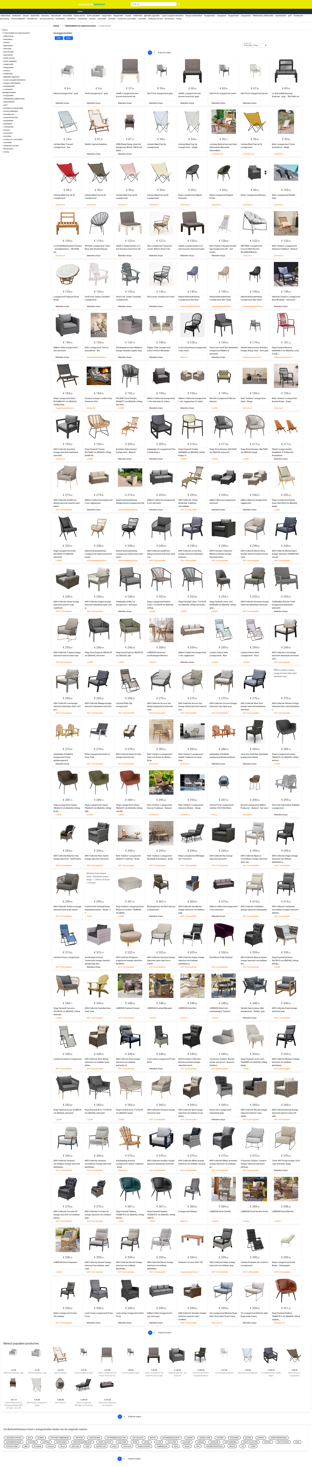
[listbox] (255, 45)
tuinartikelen (60, 19)
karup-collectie (104, 1442)
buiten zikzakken (93, 16)
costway (220, 1438)
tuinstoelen (102, 19)
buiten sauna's (79, 16)
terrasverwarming (46, 19)
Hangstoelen (118, 16)
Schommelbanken (18, 19)
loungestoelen (233, 16)
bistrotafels (67, 16)
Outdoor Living (12, 1446)
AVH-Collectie (137, 1438)
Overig (179, 19)
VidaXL (187, 1446)
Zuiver (252, 1446)
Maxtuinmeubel (231, 1442)
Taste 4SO (127, 1446)
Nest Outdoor (283, 1442)
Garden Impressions (279, 1438)
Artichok (79, 1438)
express (261, 1438)
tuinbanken (71, 19)
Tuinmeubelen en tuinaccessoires (17, 33)
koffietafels (138, 16)
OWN (25, 1446)
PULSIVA (51, 1446)
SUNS (87, 1446)
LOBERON (200, 1442)
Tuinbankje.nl (162, 1446)
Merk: (59, 38)
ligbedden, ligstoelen (152, 16)
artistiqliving (94, 1438)
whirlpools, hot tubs (155, 19)
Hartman (46, 1442)
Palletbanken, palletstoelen (263, 16)
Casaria (189, 1438)
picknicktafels (281, 16)
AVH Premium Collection (116, 1438)
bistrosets (45, 16)
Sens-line (75, 1446)
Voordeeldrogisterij (214, 1446)
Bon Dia (153, 1438)
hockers (128, 16)
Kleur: (68, 38)
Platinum (37, 1446)
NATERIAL (267, 1442)
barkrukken (17, 16)
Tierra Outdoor (144, 1446)
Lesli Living (172, 1442)
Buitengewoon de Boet (171, 1438)
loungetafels (245, 16)
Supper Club (101, 1446)
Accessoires (169, 19)
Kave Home (122, 1442)
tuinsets (92, 19)
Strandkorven (32, 19)
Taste (114, 1446)
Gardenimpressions (13, 1442)
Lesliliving (187, 1442)
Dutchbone (234, 1438)
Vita (197, 1446)
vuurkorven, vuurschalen (127, 19)
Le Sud (158, 1442)
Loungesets (221, 16)
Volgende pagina (164, 53)
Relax (62, 1446)
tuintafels (111, 19)
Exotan (248, 1438)
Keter (135, 1442)
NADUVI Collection (250, 1442)
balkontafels (5, 16)
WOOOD (232, 1446)
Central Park (204, 1438)
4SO (29, 1438)
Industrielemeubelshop (82, 1442)
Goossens (32, 1442)
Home (80, 11)
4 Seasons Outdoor (13, 1438)
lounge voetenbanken (194, 16)
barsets (25, 16)
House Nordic (61, 1442)
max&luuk (214, 1442)
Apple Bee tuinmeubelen (59, 1438)
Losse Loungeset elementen (172, 16)
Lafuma (147, 1442)
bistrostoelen (56, 16)
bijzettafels (35, 16)
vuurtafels (142, 19)
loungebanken (209, 16)
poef (289, 16)
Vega (176, 1446)
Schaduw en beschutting (13, 108)
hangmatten (106, 16)
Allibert (40, 1438)
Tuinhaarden (82, 19)
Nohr (297, 1442)
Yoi (242, 1446)
